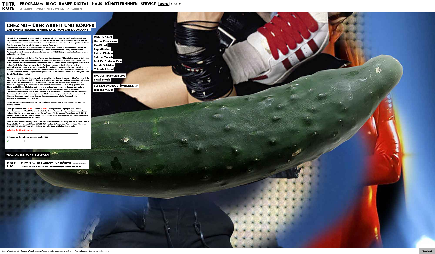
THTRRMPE (8, 6)
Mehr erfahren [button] (104, 251)
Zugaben (74, 9)
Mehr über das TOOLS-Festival (19, 130)
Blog (51, 3)
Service (148, 3)
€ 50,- (30, 108)
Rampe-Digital (74, 3)
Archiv (26, 9)
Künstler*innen (121, 3)
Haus (97, 3)
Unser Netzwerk (50, 9)
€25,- (45, 108)
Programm (31, 3)
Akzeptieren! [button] (427, 251)
